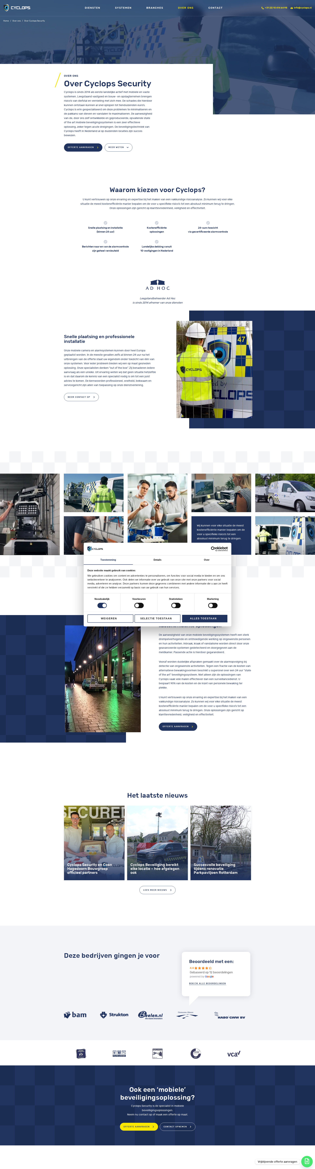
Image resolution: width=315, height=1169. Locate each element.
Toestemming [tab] (108, 559)
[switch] (139, 605)
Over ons (186, 8)
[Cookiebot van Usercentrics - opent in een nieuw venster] (213, 548)
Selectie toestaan (156, 618)
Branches (154, 8)
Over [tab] (207, 559)
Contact (215, 8)
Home (6, 21)
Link (94, 843)
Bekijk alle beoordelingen (207, 983)
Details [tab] (158, 559)
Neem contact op (79, 397)
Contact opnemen (175, 1127)
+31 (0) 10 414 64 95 (276, 8)
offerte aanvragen (81, 147)
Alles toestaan (203, 618)
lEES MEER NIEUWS (155, 890)
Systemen (123, 8)
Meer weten (116, 147)
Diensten (92, 8)
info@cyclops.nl (303, 8)
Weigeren (109, 618)
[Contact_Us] (307, 1161)
